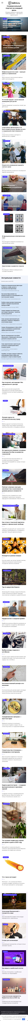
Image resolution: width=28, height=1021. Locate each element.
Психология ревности (11, 206)
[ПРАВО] (14, 414)
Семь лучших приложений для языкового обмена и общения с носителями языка (10, 320)
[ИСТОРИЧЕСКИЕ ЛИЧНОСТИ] (14, 908)
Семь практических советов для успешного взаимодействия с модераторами (10, 345)
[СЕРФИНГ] (14, 484)
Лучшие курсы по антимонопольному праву (11, 418)
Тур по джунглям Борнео (11, 587)
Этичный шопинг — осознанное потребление (12, 186)
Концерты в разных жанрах (11, 555)
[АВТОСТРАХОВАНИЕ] (14, 379)
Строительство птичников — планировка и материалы (12, 751)
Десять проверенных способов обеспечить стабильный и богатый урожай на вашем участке (11, 337)
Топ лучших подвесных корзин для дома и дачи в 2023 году (13, 841)
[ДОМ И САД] (14, 747)
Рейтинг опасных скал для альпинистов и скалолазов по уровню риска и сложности (12, 489)
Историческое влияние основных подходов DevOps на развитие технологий (14, 452)
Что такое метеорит (9, 877)
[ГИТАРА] (14, 937)
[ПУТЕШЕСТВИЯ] (14, 584)
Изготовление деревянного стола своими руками (13, 46)
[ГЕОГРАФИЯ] (14, 680)
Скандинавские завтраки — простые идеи (11, 717)
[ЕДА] (14, 713)
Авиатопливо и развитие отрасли (13, 266)
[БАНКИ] (14, 965)
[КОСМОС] (14, 874)
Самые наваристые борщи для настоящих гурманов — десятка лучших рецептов (10, 312)
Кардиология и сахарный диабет (13, 618)
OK (23, 1019)
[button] (26, 24)
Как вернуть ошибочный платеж (12, 968)
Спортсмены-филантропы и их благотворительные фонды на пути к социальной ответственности (13, 129)
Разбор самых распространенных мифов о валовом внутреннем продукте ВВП (11, 304)
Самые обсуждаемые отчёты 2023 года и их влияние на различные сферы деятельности (11, 329)
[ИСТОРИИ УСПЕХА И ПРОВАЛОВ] (14, 519)
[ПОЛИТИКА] (14, 993)
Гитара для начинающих (10, 940)
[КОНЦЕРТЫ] (14, 552)
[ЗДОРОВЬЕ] (14, 615)
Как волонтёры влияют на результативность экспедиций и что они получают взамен (12, 295)
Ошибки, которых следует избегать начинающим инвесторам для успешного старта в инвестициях (11, 355)
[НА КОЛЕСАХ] (14, 647)
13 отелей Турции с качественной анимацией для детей (13, 100)
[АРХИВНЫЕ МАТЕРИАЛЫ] (14, 447)
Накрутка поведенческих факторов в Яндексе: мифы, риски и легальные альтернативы (11, 287)
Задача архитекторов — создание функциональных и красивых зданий (14, 787)
